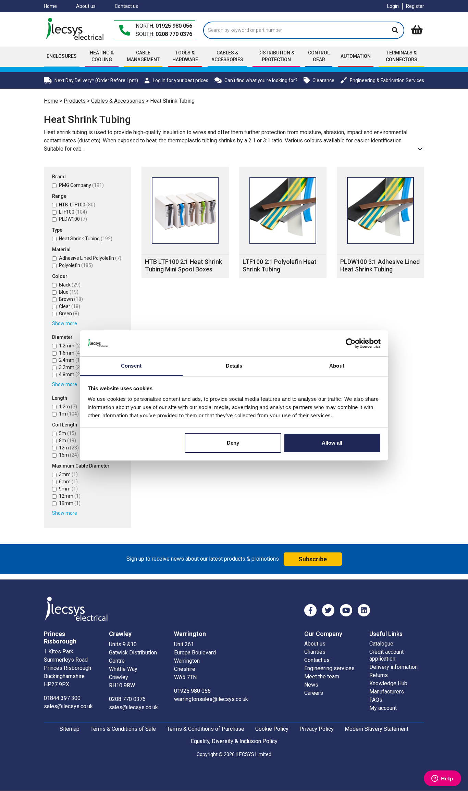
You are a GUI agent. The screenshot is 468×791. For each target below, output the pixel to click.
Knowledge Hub (388, 683)
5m (67, 433)
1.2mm (70, 345)
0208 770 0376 (174, 34)
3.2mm (71, 367)
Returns (378, 675)
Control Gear (319, 56)
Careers (313, 693)
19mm (70, 503)
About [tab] (336, 366)
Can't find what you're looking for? (260, 80)
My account (383, 708)
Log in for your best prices (180, 80)
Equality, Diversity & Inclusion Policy (234, 741)
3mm (68, 474)
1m (69, 414)
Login (393, 6)
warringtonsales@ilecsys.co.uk (211, 699)
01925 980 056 (174, 26)
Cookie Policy (271, 729)
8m (67, 440)
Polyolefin (76, 265)
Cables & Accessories (118, 101)
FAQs (375, 700)
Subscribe (312, 559)
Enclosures (62, 56)
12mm (70, 496)
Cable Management (143, 56)
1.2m (68, 406)
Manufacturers (386, 691)
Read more (420, 149)
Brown (71, 299)
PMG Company (81, 185)
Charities (314, 652)
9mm (68, 489)
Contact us (126, 6)
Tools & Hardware (185, 56)
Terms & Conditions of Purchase (205, 729)
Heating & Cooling (102, 56)
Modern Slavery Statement (376, 729)
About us (86, 6)
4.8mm (71, 374)
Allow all (332, 443)
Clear (69, 306)
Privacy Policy (316, 729)
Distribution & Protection (276, 56)
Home (50, 6)
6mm (68, 481)
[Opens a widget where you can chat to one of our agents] (442, 779)
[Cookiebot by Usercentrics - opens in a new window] (351, 343)
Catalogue (381, 643)
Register (415, 6)
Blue (68, 292)
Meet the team (321, 676)
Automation (356, 56)
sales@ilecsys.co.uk (68, 706)
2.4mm (71, 360)
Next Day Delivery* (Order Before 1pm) (96, 80)
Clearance (323, 80)
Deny (233, 443)
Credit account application (386, 655)
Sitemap (69, 729)
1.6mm (70, 353)
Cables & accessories (227, 56)
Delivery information (393, 667)
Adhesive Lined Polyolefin (90, 258)
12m (69, 447)
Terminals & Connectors (401, 56)
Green (69, 313)
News (311, 684)
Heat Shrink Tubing (85, 238)
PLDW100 (73, 219)
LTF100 (73, 212)
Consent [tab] (131, 366)
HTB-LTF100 (77, 204)
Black (70, 285)
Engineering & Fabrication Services (387, 80)
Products (75, 101)
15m (69, 455)
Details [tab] (234, 366)
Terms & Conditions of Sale (123, 729)
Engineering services (329, 668)
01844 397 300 (62, 698)
